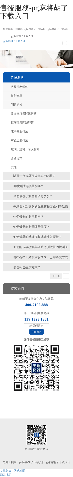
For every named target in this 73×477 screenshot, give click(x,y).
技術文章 (16, 95)
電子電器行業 (19, 131)
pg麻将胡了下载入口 (35, 29)
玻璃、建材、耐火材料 (25, 149)
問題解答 (16, 104)
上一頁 (56, 276)
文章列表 (5, 470)
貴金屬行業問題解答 (23, 113)
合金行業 (16, 158)
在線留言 (36, 331)
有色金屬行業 (19, 140)
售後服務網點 (19, 86)
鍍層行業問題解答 (22, 122)
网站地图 (19, 470)
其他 (14, 167)
